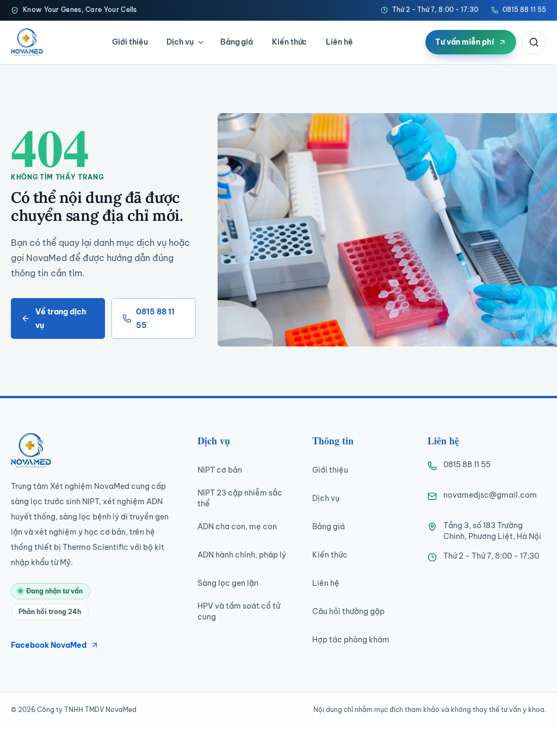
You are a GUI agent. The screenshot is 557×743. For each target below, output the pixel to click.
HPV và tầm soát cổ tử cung (238, 611)
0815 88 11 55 (524, 9)
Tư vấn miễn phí (464, 42)
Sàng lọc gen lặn (227, 583)
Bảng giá (236, 42)
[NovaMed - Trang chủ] (27, 41)
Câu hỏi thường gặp (348, 611)
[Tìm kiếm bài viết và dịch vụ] (534, 42)
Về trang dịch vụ (60, 318)
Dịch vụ (180, 42)
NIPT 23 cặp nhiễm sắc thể (239, 498)
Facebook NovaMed (48, 645)
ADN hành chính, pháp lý (241, 555)
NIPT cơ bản (219, 470)
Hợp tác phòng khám (350, 640)
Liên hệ (339, 42)
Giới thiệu (129, 42)
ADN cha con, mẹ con (237, 526)
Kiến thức (289, 42)
